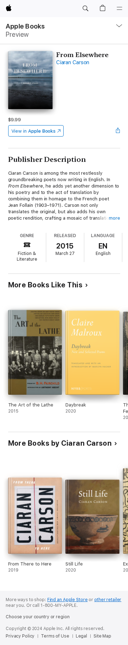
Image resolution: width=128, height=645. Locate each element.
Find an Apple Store (67, 599)
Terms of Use (55, 636)
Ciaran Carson (72, 62)
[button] (85, 8)
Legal (81, 636)
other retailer (107, 599)
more (114, 218)
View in (33, 131)
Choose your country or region (38, 616)
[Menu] (119, 8)
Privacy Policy (20, 636)
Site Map (102, 636)
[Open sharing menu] (118, 131)
